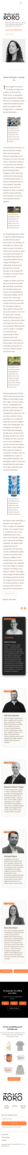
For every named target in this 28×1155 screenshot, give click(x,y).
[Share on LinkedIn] (21, 608)
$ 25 (14, 1003)
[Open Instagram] (25, 609)
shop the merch (14, 1079)
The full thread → (9, 593)
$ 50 (5, 1003)
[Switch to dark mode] (20, 2)
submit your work (21, 971)
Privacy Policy (18, 1127)
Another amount (14, 1008)
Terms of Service (6, 1137)
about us (14, 1106)
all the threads (6, 971)
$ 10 (23, 1003)
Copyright (4, 1140)
